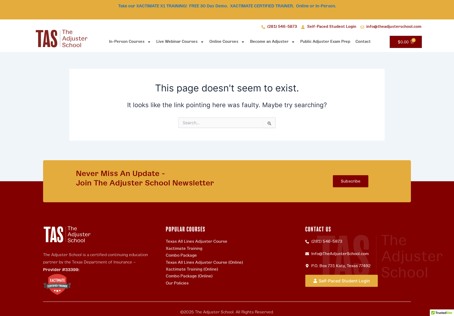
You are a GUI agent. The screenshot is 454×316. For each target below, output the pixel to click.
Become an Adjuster (269, 42)
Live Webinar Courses (177, 42)
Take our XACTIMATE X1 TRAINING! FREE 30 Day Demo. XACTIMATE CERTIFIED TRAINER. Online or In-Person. (227, 6)
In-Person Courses (127, 42)
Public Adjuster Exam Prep (325, 42)
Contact (363, 42)
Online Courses (223, 42)
